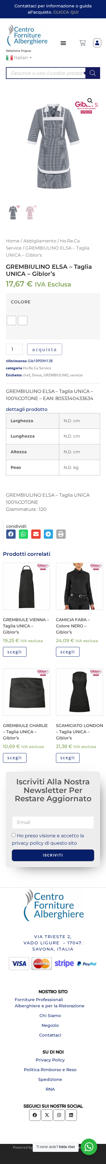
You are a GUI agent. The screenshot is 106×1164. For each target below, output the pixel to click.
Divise (37, 375)
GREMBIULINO (56, 375)
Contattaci (50, 1035)
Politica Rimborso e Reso (50, 1069)
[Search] (92, 73)
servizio (76, 375)
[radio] (11, 320)
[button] (90, 100)
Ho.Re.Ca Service (37, 367)
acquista (44, 349)
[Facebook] (35, 1115)
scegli (14, 652)
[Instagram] (59, 1115)
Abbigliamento (39, 241)
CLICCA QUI (66, 12)
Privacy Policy (50, 1060)
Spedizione (50, 1079)
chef (26, 375)
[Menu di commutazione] (63, 43)
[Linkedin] (71, 1115)
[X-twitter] (47, 1115)
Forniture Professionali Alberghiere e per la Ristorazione (50, 1002)
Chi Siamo (50, 1015)
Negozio (50, 1025)
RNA (50, 1089)
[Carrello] (82, 43)
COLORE (21, 302)
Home (12, 241)
